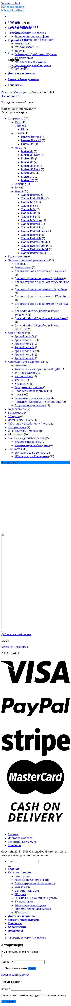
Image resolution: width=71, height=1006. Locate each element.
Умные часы (22, 43)
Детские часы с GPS (27, 47)
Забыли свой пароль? (15, 974)
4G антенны (15, 434)
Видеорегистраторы (28, 441)
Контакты (15, 85)
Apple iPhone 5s (25, 347)
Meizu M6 (27, 162)
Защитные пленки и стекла (32, 398)
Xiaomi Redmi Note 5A (34, 249)
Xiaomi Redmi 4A (31, 235)
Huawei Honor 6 (31, 136)
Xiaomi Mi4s (28, 213)
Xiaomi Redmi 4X (31, 238)
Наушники (21, 383)
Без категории (17, 256)
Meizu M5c (28, 158)
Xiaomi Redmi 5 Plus (33, 198)
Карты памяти (24, 376)
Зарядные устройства (29, 387)
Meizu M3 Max (30, 166)
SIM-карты (21, 69)
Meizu (35, 92)
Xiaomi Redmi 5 (30, 195)
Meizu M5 (27, 151)
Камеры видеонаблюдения (32, 445)
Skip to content (10, 3)
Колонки (20, 365)
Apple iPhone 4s (25, 358)
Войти (32, 968)
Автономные (23, 267)
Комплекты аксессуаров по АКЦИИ (37, 369)
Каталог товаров (20, 28)
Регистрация (9, 1001)
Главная (13, 22)
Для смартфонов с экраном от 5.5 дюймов (42, 282)
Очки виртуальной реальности (35, 40)
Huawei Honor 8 (31, 140)
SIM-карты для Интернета (32, 456)
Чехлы (19, 394)
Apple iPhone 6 (24, 343)
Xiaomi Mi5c (28, 209)
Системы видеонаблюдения (33, 65)
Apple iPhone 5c (24, 351)
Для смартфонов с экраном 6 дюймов (39, 278)
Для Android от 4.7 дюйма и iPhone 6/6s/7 (41, 318)
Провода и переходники (31, 391)
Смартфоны (22, 32)
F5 (22, 129)
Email (5, 988)
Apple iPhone (16, 333)
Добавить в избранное (16, 634)
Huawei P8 (27, 144)
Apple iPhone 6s (25, 336)
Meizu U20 (27, 180)
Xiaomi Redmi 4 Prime (34, 231)
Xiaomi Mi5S (28, 216)
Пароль (7, 962)
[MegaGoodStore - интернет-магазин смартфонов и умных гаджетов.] (12, 8)
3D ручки (20, 50)
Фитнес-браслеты (26, 373)
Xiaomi (19, 191)
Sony (18, 187)
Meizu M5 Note (30, 155)
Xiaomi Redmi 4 (30, 227)
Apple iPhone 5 (24, 354)
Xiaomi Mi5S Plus (31, 220)
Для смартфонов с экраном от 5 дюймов (41, 289)
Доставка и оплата (21, 73)
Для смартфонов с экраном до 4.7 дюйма (41, 304)
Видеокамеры (17, 409)
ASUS (18, 122)
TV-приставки (24, 58)
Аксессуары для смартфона (32, 36)
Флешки (20, 380)
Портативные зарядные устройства (38, 402)
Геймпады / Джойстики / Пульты (36, 54)
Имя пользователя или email (21, 952)
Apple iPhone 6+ (25, 340)
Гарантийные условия (23, 79)
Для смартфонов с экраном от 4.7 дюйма (41, 296)
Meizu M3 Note (30, 169)
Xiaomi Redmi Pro (32, 253)
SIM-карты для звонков (30, 452)
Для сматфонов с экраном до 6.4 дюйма (40, 271)
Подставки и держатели (30, 405)
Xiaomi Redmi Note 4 (34, 242)
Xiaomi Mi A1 (29, 202)
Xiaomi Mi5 (28, 205)
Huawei (19, 133)
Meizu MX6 (28, 173)
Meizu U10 (27, 176)
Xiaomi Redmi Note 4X (34, 245)
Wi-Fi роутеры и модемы (30, 61)
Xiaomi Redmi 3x (31, 224)
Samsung (20, 184)
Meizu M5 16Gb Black (14, 647)
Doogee (19, 126)
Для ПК (19, 264)
